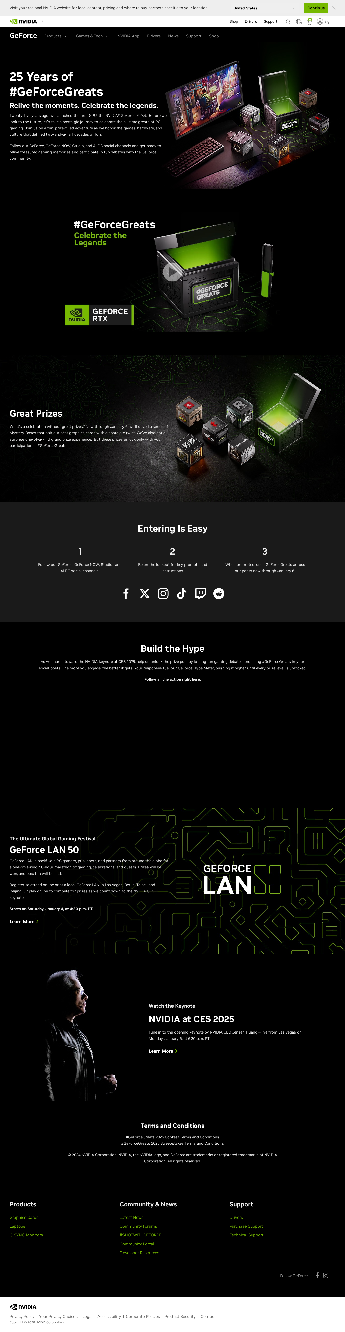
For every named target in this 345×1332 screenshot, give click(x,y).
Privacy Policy (22, 1316)
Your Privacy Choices (58, 1316)
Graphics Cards (24, 1217)
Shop (214, 35)
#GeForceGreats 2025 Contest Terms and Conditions (172, 1137)
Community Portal (137, 1243)
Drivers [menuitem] (251, 21)
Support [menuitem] (270, 21)
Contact (208, 1316)
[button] (298, 23)
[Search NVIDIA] (288, 20)
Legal (87, 1316)
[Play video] (172, 271)
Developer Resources (139, 1252)
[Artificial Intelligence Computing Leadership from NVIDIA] (23, 21)
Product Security (180, 1316)
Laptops (17, 1226)
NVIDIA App (128, 35)
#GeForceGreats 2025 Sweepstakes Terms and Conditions (172, 1143)
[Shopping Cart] (310, 23)
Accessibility (109, 1316)
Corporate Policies (143, 1316)
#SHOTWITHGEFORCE (140, 1234)
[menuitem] (54, 21)
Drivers (154, 35)
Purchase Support (246, 1226)
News (173, 35)
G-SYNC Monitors (26, 1234)
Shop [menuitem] (234, 21)
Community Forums (138, 1226)
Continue (316, 7)
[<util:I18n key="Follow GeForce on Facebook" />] (317, 1275)
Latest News (131, 1217)
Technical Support (247, 1234)
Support (194, 35)
